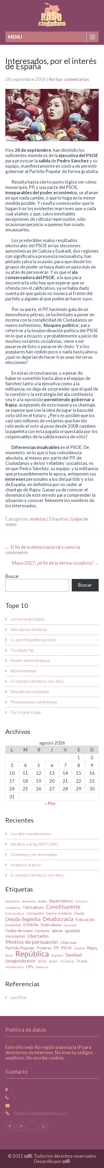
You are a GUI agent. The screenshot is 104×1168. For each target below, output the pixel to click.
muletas (38, 519)
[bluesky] (32, 1126)
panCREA (18, 998)
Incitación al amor (26, 865)
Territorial (67, 961)
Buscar (12, 576)
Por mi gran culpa (26, 712)
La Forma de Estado (28, 619)
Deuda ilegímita (23, 919)
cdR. (29, 1156)
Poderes (44, 948)
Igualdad (72, 930)
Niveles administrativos (30, 661)
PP (56, 947)
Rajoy (92, 947)
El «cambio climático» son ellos (37, 681)
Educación (85, 919)
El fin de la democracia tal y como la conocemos (42, 549)
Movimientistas (24, 671)
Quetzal (79, 948)
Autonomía (29, 901)
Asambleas (12, 901)
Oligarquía (68, 942)
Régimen (57, 955)
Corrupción (35, 913)
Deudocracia (58, 919)
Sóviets (53, 961)
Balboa (42, 901)
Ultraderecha (14, 967)
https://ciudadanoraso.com (40, 1113)
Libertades (38, 936)
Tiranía (81, 961)
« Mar (50, 803)
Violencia (42, 967)
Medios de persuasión (31, 941)
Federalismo (51, 925)
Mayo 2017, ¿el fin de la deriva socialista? (55, 563)
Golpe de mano (19, 930)
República (32, 953)
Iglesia (57, 930)
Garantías (70, 925)
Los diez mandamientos (31, 834)
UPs (30, 966)
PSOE (66, 947)
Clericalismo (33, 907)
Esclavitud (13, 925)
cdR (66, 1161)
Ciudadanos (13, 907)
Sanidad (74, 955)
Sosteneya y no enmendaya (34, 855)
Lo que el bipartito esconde (33, 640)
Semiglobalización (20, 961)
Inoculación (15, 936)
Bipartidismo (61, 900)
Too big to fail (22, 650)
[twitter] (10, 1126)
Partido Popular (19, 947)
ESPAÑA (30, 925)
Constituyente (63, 906)
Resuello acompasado (30, 692)
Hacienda (42, 931)
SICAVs (42, 961)
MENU (15, 37)
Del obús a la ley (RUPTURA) (34, 844)
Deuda (79, 913)
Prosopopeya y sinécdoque (34, 702)
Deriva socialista (59, 913)
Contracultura (14, 913)
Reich (9, 955)
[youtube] (43, 1126)
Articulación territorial (29, 630)
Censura (81, 901)
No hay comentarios (69, 79)
